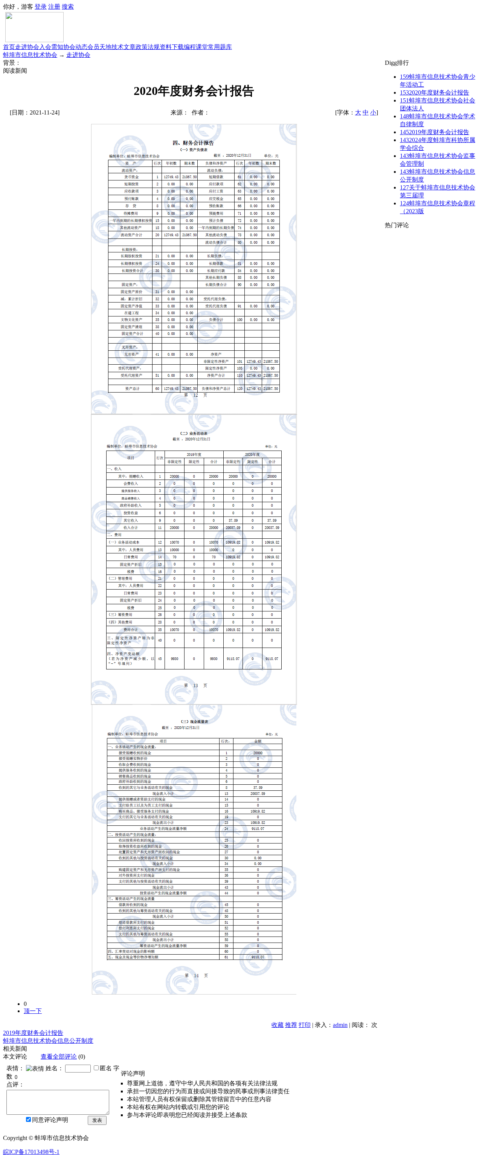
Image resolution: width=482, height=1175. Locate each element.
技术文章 (123, 47)
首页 (9, 47)
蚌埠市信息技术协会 (30, 55)
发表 (97, 1120)
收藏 (278, 1025)
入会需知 (51, 47)
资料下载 (172, 47)
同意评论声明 (50, 1120)
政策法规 (148, 47)
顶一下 (33, 1011)
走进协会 (27, 47)
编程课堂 (196, 47)
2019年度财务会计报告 (33, 1033)
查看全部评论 (59, 1056)
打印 (305, 1025)
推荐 (291, 1025)
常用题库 (220, 47)
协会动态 (75, 47)
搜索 (68, 6)
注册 (54, 6)
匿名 (106, 1068)
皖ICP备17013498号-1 (31, 1152)
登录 (41, 6)
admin (340, 1025)
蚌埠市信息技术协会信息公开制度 (48, 1040)
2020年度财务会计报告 (434, 92)
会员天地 (99, 47)
